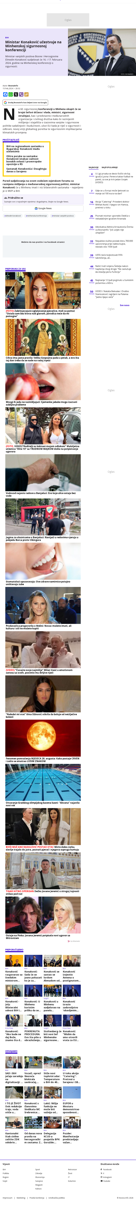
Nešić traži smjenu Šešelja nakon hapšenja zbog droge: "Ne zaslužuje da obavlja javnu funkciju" (113, 269)
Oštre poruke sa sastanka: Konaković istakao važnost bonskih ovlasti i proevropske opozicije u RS (24, 160)
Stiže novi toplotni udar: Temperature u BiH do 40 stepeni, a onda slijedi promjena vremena (52, 1078)
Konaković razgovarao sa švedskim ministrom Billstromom (13, 976)
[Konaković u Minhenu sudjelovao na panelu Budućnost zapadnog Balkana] (53, 991)
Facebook (107, 1169)
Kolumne (72, 1181)
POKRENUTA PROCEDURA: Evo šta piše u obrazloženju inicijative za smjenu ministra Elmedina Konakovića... (32, 1036)
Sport (37, 1169)
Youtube (106, 1181)
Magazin (39, 1185)
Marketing (21, 1198)
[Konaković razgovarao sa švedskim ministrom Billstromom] (14, 961)
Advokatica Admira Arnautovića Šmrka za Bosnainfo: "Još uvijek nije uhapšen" (114, 229)
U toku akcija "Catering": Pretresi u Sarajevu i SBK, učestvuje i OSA (71, 1078)
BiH (7, 37)
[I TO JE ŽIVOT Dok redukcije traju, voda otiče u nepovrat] (14, 1092)
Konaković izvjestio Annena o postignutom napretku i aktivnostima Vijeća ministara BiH (71, 976)
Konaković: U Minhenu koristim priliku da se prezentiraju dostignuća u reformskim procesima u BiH (32, 1006)
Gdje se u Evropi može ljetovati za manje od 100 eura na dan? (112, 192)
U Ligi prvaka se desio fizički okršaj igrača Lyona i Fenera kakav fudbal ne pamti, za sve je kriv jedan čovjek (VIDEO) (114, 178)
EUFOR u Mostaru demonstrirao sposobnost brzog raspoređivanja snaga (72, 1108)
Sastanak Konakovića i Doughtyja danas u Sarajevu (26, 170)
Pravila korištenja (36, 1198)
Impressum (7, 1198)
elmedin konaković (13, 216)
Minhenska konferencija (37, 216)
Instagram (107, 1177)
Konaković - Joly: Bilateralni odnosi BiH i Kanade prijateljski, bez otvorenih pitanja (13, 1006)
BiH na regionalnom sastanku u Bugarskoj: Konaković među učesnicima (25, 149)
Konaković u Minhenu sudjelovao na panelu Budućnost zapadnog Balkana (52, 1006)
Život (70, 1173)
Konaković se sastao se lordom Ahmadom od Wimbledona (52, 976)
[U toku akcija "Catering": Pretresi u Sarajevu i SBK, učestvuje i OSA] (72, 1062)
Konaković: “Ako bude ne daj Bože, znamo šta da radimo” (13, 1036)
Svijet (46, 998)
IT (69, 1177)
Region (6, 1177)
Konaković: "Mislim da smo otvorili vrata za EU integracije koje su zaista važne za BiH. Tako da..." (71, 1036)
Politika (9, 1028)
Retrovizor (72, 1169)
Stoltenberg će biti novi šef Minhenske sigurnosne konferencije (52, 1036)
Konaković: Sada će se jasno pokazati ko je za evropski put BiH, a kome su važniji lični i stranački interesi (33, 976)
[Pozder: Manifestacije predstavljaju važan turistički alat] (72, 1122)
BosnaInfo (13, 85)
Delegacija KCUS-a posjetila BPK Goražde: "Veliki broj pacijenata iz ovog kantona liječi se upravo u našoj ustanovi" (52, 1138)
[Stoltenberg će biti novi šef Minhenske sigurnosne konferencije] (53, 1020)
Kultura (38, 1188)
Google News (45, 208)
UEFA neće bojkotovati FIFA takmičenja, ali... (108, 256)
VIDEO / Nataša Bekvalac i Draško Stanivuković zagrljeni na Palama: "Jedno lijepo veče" (112, 294)
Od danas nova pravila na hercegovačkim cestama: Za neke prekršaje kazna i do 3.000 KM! (33, 1138)
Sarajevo (39, 1181)
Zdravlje (38, 1173)
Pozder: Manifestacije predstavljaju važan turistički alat (71, 1138)
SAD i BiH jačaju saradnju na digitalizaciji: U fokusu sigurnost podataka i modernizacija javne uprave (14, 1078)
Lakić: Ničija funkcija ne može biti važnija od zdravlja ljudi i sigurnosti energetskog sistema (52, 1108)
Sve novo (124, 305)
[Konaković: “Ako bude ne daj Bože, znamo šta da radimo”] (14, 1020)
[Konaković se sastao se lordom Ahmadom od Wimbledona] (53, 961)
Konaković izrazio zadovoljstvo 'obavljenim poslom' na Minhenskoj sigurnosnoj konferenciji (70, 1006)
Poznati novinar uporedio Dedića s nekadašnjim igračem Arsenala (112, 217)
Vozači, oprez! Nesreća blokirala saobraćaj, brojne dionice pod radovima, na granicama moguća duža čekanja (33, 1078)
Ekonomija (39, 1177)
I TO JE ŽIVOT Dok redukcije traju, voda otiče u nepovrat (13, 1108)
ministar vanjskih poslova (63, 216)
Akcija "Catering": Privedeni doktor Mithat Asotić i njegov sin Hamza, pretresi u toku (112, 204)
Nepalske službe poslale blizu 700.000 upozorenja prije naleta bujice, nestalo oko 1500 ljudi (114, 243)
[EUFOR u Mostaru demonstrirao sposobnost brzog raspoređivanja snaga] (72, 1092)
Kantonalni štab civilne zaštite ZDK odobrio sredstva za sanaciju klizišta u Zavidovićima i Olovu (13, 1138)
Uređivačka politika (56, 1198)
